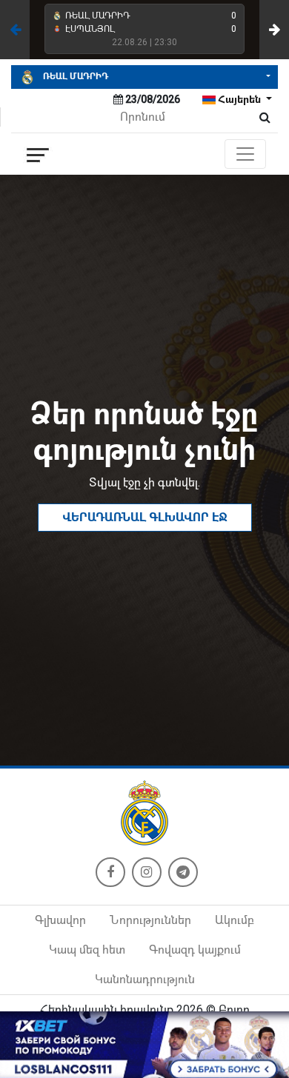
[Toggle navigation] (245, 154)
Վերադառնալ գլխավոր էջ (144, 517)
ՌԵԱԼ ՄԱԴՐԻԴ (74, 76)
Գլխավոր (60, 920)
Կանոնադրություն (145, 979)
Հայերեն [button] (239, 99)
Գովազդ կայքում (195, 950)
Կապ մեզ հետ (87, 950)
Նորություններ (150, 920)
